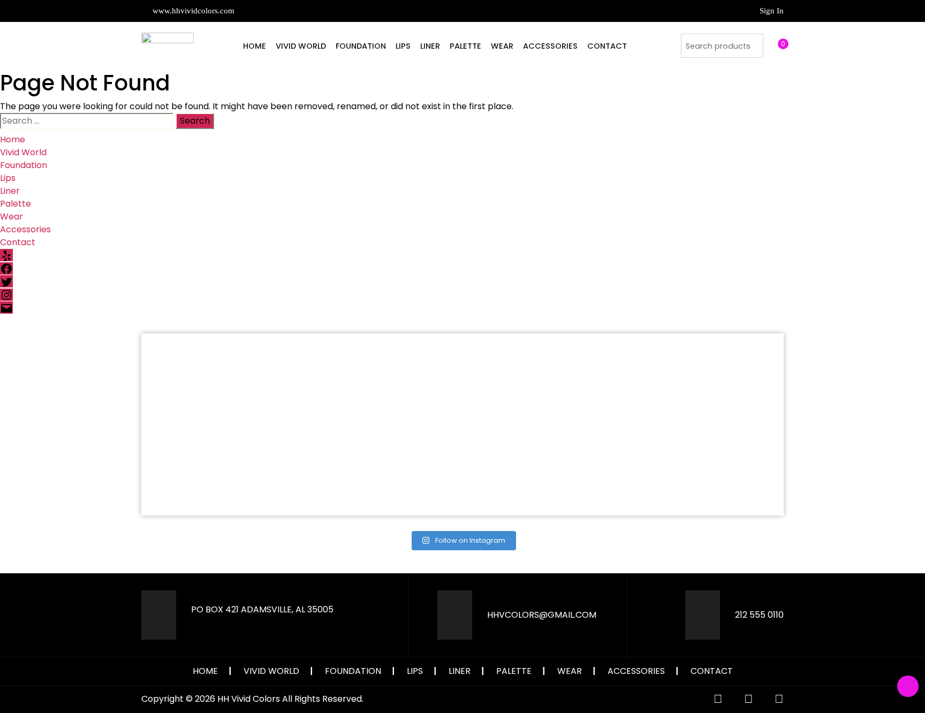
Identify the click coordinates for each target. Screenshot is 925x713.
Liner (430, 46)
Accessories (550, 46)
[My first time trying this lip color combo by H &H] (220, 470)
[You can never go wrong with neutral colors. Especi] (220, 378)
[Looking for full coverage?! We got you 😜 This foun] (382, 378)
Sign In (772, 10)
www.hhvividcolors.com (192, 10)
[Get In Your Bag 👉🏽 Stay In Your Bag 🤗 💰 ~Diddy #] (704, 378)
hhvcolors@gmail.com (541, 615)
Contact (607, 46)
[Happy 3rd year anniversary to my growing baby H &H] (704, 470)
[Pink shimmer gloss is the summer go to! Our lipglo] (543, 470)
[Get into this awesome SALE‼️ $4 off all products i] (382, 470)
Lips (403, 46)
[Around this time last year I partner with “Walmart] (543, 378)
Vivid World (301, 46)
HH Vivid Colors (248, 699)
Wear (502, 46)
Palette (465, 46)
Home (254, 46)
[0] (773, 45)
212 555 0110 (759, 615)
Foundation (361, 46)
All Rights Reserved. (322, 699)
